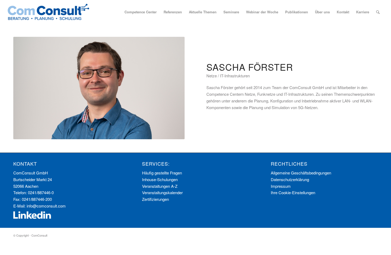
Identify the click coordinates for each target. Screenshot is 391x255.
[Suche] (378, 12)
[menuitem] (140, 12)
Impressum (281, 186)
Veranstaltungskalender (162, 192)
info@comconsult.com (46, 206)
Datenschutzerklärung (290, 179)
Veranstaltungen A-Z (159, 186)
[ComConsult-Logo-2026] (48, 12)
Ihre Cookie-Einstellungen (293, 192)
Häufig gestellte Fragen (162, 173)
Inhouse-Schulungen (160, 179)
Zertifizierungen (155, 199)
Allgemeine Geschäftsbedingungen (301, 173)
